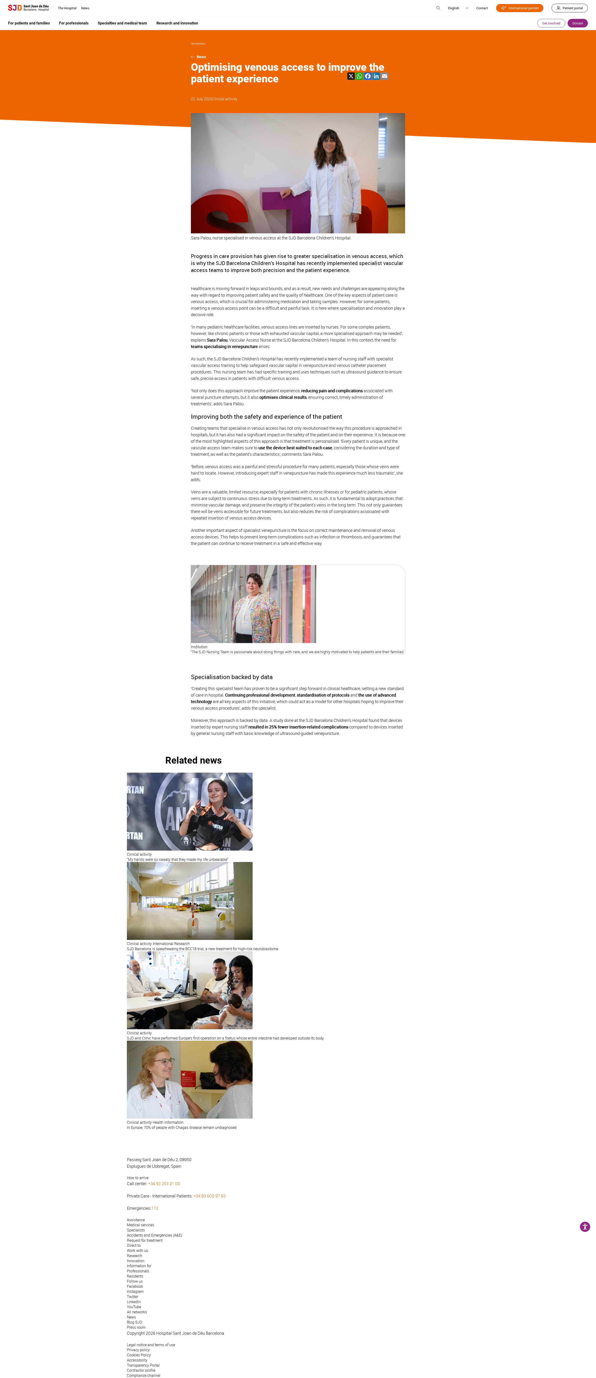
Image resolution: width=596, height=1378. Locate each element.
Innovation (135, 1260)
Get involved (551, 23)
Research (134, 1255)
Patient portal (573, 8)
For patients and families (29, 23)
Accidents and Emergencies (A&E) (154, 1235)
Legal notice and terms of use (151, 1344)
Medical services (140, 1224)
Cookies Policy (139, 1355)
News (85, 8)
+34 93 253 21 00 (164, 1183)
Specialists (136, 1230)
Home (194, 43)
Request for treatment (145, 1240)
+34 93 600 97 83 (209, 1196)
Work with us (137, 1250)
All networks (137, 1311)
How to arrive (138, 1177)
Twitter (132, 1296)
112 (154, 1208)
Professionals (138, 1271)
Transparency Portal (143, 1365)
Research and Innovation (177, 23)
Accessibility (137, 1360)
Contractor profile (141, 1370)
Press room (136, 1327)
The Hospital (67, 8)
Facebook (135, 1286)
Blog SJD (134, 1322)
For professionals (73, 23)
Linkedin (134, 1301)
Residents (135, 1276)
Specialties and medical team (122, 23)
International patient (523, 8)
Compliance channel (143, 1375)
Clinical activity (224, 98)
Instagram (135, 1291)
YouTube (134, 1306)
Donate (577, 23)
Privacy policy (138, 1349)
